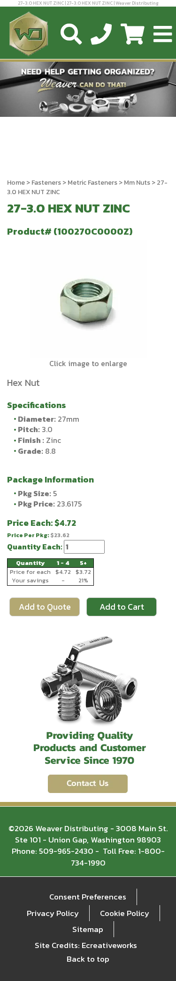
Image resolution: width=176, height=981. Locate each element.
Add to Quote (45, 606)
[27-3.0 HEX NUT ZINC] (88, 299)
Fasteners (46, 183)
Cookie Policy (124, 913)
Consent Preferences (87, 897)
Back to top (88, 959)
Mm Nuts (137, 183)
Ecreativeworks (109, 945)
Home (16, 183)
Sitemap (87, 929)
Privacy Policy (53, 913)
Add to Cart (121, 606)
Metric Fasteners (92, 183)
